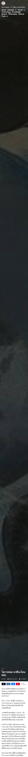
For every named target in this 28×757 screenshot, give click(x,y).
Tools (3, 16)
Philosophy (12, 14)
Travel (20, 10)
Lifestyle (10, 10)
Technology (6, 12)
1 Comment (23, 679)
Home (3, 10)
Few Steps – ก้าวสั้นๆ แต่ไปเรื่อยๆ (13, 7)
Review (4, 14)
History (21, 14)
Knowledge (16, 12)
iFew (4, 679)
